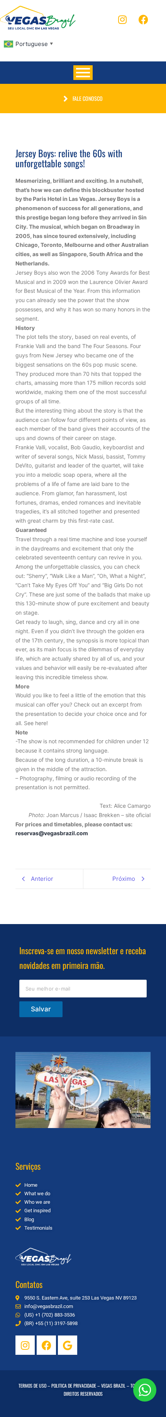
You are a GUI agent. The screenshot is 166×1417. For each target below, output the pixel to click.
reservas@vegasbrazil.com (51, 833)
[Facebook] (143, 19)
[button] (83, 1089)
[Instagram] (122, 19)
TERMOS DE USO (32, 1385)
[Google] (67, 1345)
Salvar (41, 1009)
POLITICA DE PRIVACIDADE (73, 1385)
